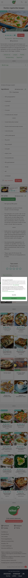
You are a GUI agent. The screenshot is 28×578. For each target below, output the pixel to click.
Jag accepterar (14, 298)
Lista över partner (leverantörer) (8, 291)
